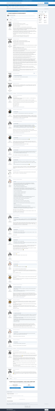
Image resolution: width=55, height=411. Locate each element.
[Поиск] (47, 5)
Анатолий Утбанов (9, 22)
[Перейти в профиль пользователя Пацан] (44, 17)
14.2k (10, 267)
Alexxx (10, 95)
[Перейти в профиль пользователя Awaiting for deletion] (10, 372)
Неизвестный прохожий (10, 39)
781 (10, 305)
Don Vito (10, 109)
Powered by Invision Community (27, 407)
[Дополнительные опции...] (36, 22)
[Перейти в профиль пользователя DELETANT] (10, 172)
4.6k (10, 153)
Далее (10, 19)
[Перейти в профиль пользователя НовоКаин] (10, 159)
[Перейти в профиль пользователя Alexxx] (10, 97)
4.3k (10, 28)
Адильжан (9, 275)
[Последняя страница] (12, 19)
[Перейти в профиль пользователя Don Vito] (10, 111)
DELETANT (9, 170)
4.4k (10, 375)
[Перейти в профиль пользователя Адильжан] (10, 277)
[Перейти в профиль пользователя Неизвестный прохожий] (10, 42)
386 (10, 45)
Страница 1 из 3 (15, 19)
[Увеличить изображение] (29, 164)
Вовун (10, 179)
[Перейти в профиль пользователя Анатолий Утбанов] (8, 15)
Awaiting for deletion (10, 369)
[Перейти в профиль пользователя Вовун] (10, 181)
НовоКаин (9, 157)
